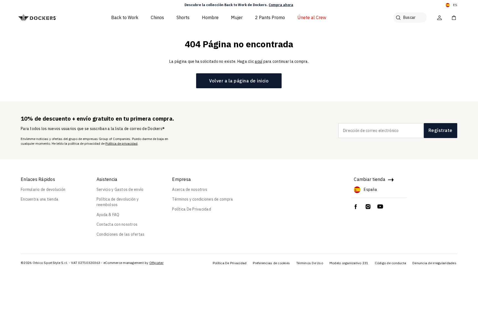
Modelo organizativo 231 (348, 263)
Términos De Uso (309, 263)
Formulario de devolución (43, 189)
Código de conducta (390, 263)
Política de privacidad (121, 143)
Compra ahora (281, 5)
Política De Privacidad (191, 209)
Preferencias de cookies (271, 263)
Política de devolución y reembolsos (118, 202)
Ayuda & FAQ (108, 214)
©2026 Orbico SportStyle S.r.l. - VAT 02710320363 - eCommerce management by (85, 263)
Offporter (156, 263)
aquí (258, 61)
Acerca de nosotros (189, 189)
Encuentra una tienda (39, 199)
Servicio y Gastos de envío (120, 189)
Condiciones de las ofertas (121, 234)
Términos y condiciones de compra (202, 199)
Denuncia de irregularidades (434, 263)
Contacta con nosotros (117, 224)
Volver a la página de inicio (239, 81)
